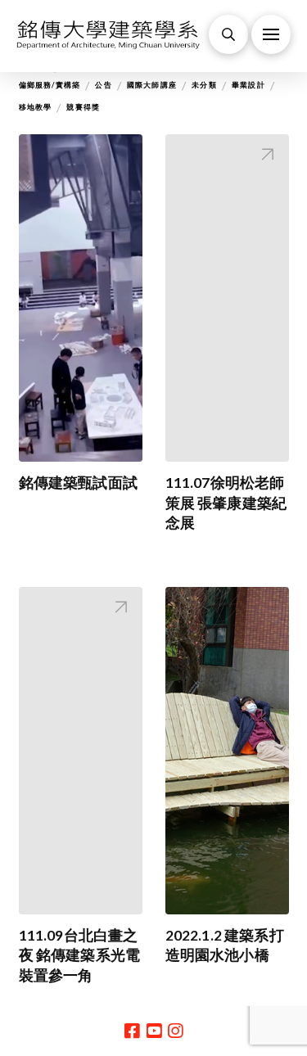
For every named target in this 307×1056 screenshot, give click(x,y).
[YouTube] (154, 1031)
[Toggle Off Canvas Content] (271, 34)
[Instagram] (175, 1031)
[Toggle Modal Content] (228, 34)
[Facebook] (131, 1031)
